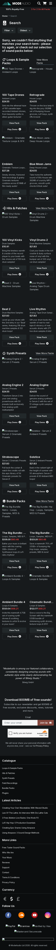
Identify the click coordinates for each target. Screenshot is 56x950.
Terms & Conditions (11, 877)
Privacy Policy (42, 746)
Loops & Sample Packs (15, 61)
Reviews (6, 862)
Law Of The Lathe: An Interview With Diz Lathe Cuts (25, 813)
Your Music (7, 857)
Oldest (24, 30)
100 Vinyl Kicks (12, 240)
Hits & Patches (16, 208)
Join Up (44, 722)
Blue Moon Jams (40, 164)
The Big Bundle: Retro (16, 532)
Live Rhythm (38, 309)
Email (28, 717)
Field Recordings (9, 783)
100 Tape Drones (13, 94)
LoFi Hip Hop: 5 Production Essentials (18, 823)
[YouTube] (35, 915)
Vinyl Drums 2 (39, 240)
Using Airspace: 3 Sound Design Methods (20, 833)
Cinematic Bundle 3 (42, 602)
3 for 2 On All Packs (40, 9)
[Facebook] (8, 915)
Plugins (5, 793)
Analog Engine (39, 385)
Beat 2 (6, 309)
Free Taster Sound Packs (13, 847)
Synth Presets (16, 353)
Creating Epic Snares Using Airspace (18, 828)
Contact (5, 872)
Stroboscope (10, 457)
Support (5, 867)
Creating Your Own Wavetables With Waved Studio (25, 808)
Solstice (35, 457)
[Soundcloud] (21, 915)
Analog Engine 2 (12, 385)
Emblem (7, 164)
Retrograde (37, 94)
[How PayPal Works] (11, 926)
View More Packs (42, 61)
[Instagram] (48, 915)
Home (5, 16)
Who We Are (8, 852)
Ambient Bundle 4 (13, 602)
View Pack (14, 123)
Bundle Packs (15, 501)
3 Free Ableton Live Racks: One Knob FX (20, 818)
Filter (7, 30)
